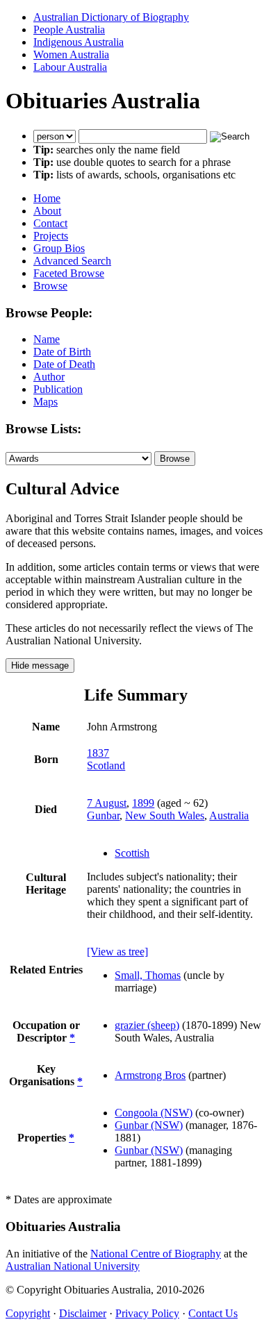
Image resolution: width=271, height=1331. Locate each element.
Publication (58, 389)
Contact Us (213, 1313)
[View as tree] (117, 951)
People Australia (69, 29)
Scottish (132, 853)
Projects (50, 236)
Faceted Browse (68, 273)
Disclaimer (82, 1313)
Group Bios (59, 248)
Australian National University (73, 1266)
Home (46, 198)
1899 (143, 803)
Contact (50, 223)
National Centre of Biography (155, 1253)
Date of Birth (62, 352)
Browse (50, 286)
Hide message (40, 665)
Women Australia (71, 54)
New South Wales (164, 815)
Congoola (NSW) (153, 1113)
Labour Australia (70, 67)
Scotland (106, 765)
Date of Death (64, 364)
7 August (106, 803)
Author (49, 377)
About (47, 211)
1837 (98, 753)
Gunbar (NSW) (149, 1125)
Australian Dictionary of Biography (111, 17)
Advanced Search (72, 261)
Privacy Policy (147, 1313)
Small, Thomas (148, 975)
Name (46, 339)
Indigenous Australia (78, 42)
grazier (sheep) (147, 1025)
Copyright (28, 1313)
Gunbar (103, 815)
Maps (45, 402)
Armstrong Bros (150, 1075)
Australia (229, 815)
